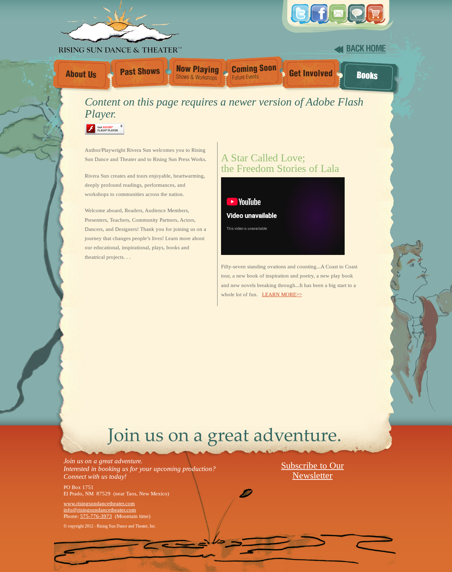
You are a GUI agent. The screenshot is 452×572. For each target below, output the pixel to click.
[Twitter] (299, 10)
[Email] (337, 10)
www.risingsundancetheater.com (99, 503)
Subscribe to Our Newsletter (312, 470)
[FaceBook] (318, 10)
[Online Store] (374, 10)
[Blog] (355, 10)
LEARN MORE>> (282, 294)
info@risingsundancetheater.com (100, 510)
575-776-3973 (96, 516)
